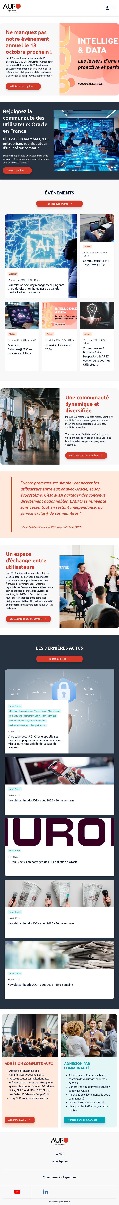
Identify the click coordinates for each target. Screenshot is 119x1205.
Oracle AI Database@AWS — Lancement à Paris (20, 349)
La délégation (59, 1161)
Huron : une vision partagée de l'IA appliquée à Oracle (42, 861)
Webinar (13, 274)
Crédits (67, 1202)
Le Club (59, 1154)
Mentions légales (56, 1202)
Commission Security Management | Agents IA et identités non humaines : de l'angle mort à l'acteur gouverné (36, 288)
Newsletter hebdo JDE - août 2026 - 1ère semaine (40, 984)
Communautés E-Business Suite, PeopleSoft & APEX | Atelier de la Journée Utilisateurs (97, 356)
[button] (109, 167)
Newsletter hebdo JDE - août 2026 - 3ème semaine (41, 800)
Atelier (87, 246)
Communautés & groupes (59, 1177)
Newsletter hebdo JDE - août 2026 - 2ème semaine (41, 923)
